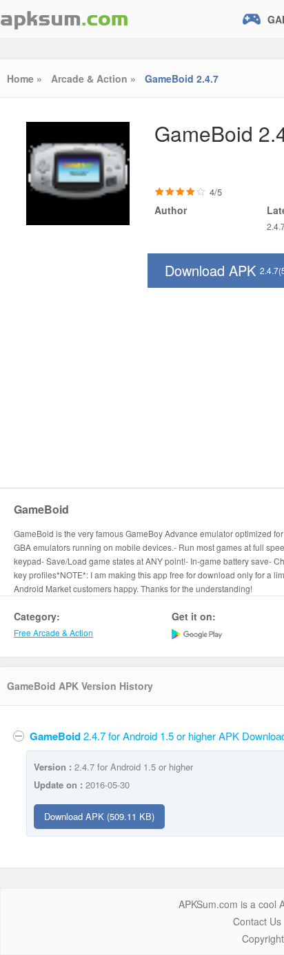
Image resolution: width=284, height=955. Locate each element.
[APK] (64, 19)
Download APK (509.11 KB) (99, 816)
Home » (24, 78)
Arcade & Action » (93, 78)
